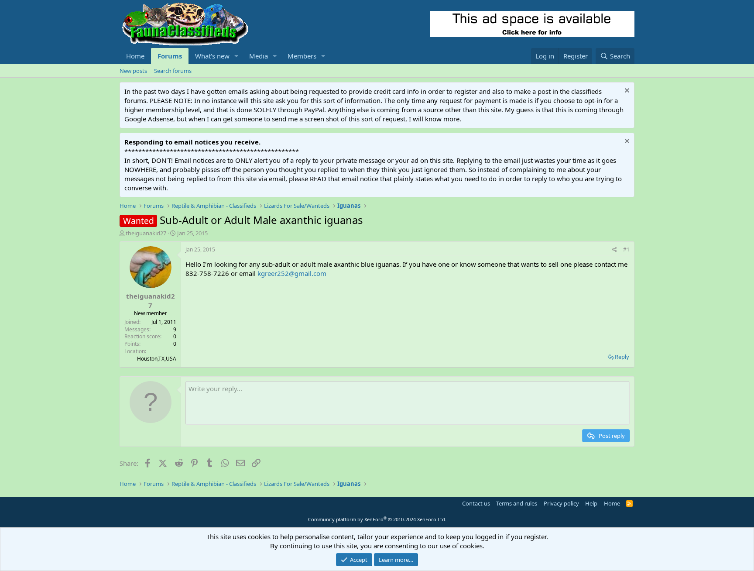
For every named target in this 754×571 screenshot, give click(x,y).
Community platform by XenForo (377, 519)
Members (302, 56)
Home (135, 56)
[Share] (614, 250)
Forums (170, 56)
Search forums (173, 71)
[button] (236, 56)
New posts (133, 71)
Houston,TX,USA (156, 358)
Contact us (476, 503)
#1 (626, 249)
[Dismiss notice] (626, 91)
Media (258, 56)
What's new (212, 56)
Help (591, 503)
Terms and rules (516, 503)
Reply (622, 357)
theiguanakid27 (146, 233)
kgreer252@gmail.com (291, 273)
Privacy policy (561, 503)
